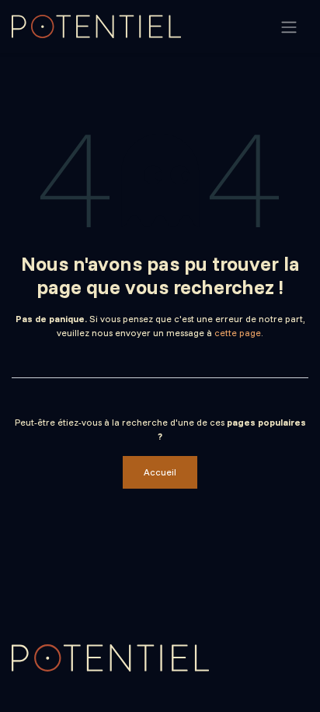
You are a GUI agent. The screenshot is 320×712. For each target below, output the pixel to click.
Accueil (160, 472)
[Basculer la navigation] (289, 26)
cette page (237, 332)
